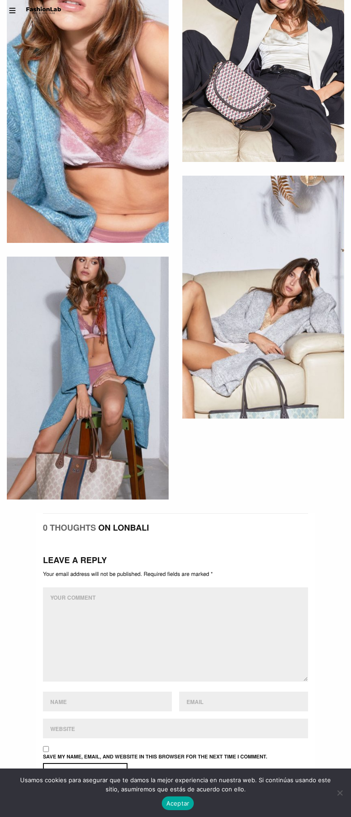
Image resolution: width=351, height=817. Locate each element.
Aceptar (178, 803)
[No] (339, 792)
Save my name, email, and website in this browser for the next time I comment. (155, 756)
